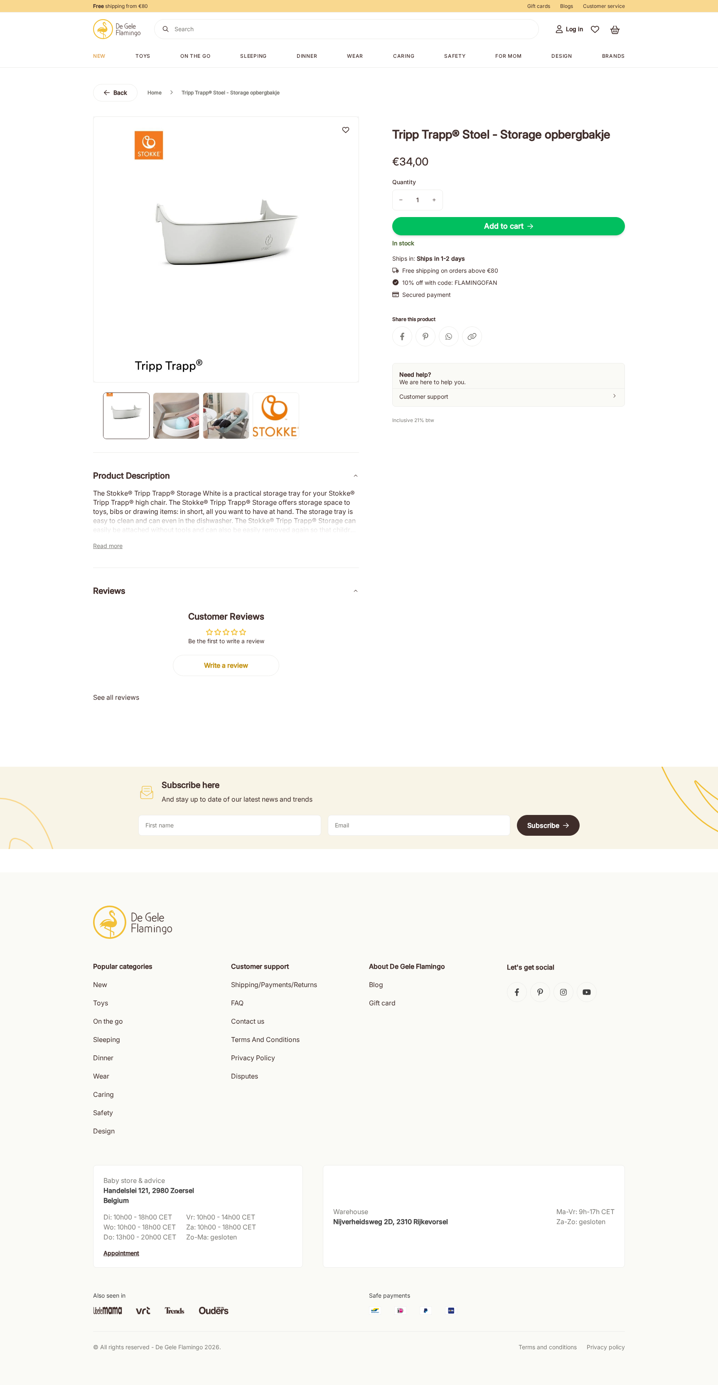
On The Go (195, 56)
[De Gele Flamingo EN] (117, 29)
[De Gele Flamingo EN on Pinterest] (540, 992)
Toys (142, 56)
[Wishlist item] (346, 130)
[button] (595, 29)
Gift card (382, 1003)
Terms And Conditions (265, 1039)
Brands (613, 56)
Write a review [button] (226, 665)
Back (120, 92)
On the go (108, 1021)
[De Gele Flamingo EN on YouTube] (587, 992)
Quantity (404, 181)
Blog (376, 984)
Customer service (604, 6)
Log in (574, 28)
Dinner (307, 56)
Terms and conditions (548, 1346)
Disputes (244, 1076)
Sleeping (253, 56)
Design (561, 56)
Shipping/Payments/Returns (274, 984)
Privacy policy (606, 1346)
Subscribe (543, 825)
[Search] (166, 29)
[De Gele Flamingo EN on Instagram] (563, 992)
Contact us (247, 1021)
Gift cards (538, 6)
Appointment (121, 1253)
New (99, 56)
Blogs (566, 6)
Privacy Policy (253, 1058)
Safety (454, 56)
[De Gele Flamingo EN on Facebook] (517, 992)
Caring (403, 56)
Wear (355, 56)
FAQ (237, 1003)
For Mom (508, 56)
